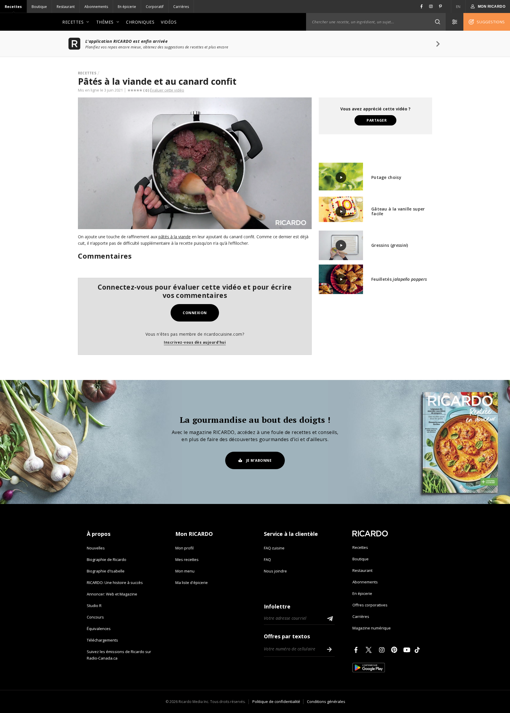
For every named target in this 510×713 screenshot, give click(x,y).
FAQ (267, 559)
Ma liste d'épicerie (191, 582)
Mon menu (184, 571)
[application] (195, 163)
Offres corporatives (370, 605)
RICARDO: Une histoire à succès (115, 582)
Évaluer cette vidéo (167, 90)
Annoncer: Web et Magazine (112, 594)
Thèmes (105, 22)
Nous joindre (275, 571)
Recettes (13, 6)
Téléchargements (102, 640)
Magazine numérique (371, 628)
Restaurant (66, 6)
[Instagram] (383, 649)
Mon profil (184, 548)
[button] (437, 21)
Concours (95, 617)
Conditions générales (326, 701)
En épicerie (127, 6)
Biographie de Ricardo (106, 559)
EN (458, 6)
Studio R (94, 605)
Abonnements (96, 6)
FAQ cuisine (274, 548)
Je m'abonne (259, 460)
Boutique (39, 6)
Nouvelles (96, 548)
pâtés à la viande (174, 236)
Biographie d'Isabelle (106, 571)
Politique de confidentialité (276, 701)
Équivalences (99, 628)
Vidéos (168, 22)
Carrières (181, 6)
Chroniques (140, 22)
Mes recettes (187, 559)
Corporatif (155, 6)
